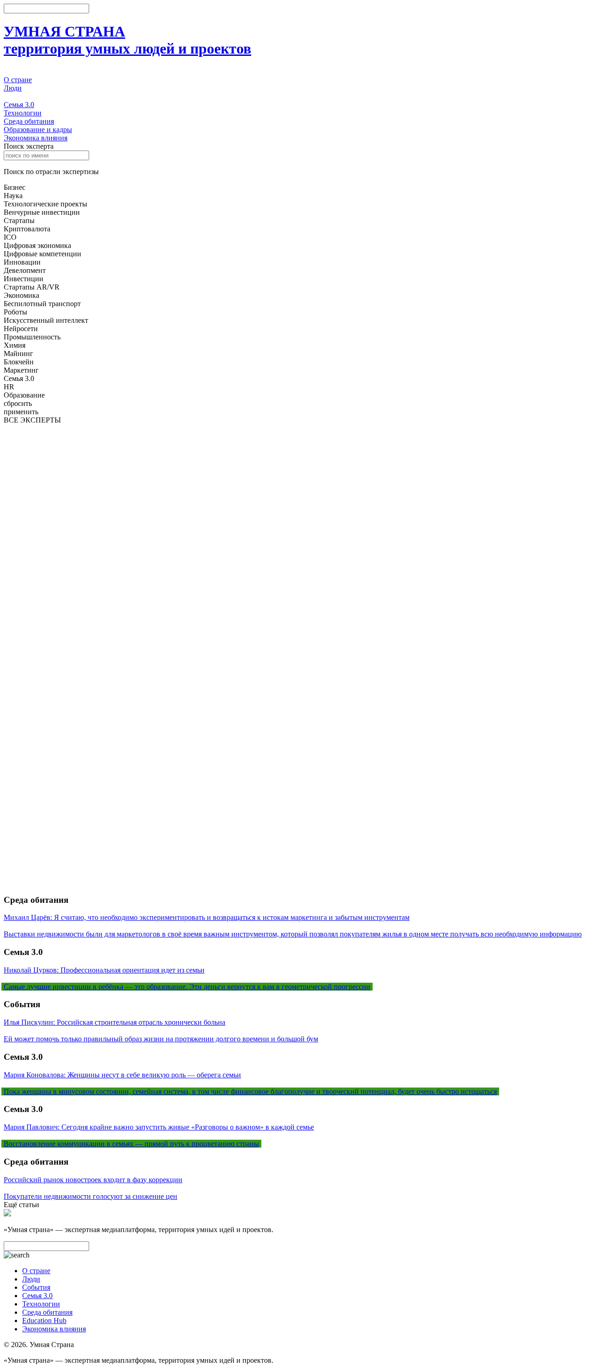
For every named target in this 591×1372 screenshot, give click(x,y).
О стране (18, 80)
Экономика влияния (35, 138)
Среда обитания (29, 121)
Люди (13, 88)
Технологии (23, 113)
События (18, 96)
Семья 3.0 (19, 105)
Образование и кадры (38, 129)
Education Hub (44, 1320)
